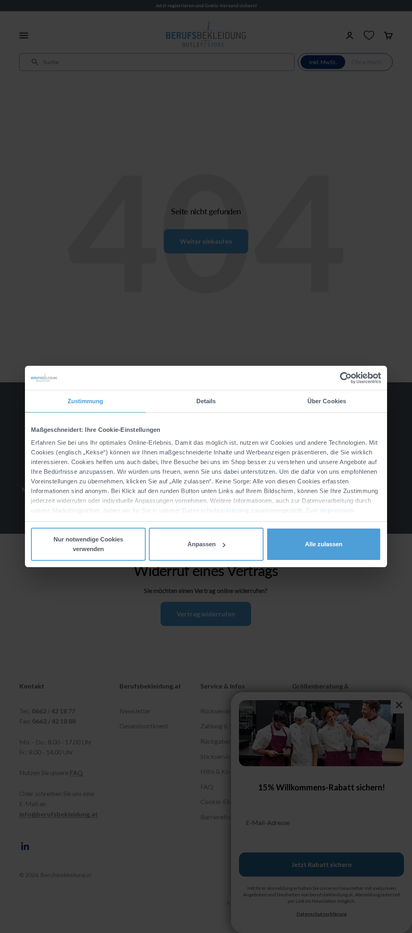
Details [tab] (206, 401)
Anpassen (201, 544)
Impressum (337, 510)
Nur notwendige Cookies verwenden (88, 544)
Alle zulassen (323, 544)
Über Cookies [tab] (326, 401)
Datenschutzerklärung (215, 510)
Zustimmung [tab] (85, 401)
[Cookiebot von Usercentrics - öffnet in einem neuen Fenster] (346, 378)
